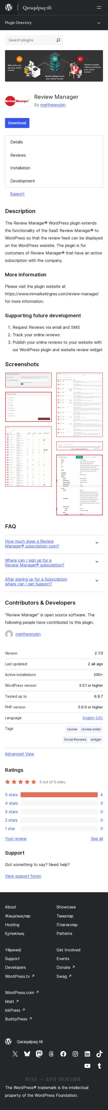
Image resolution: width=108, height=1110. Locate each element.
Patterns (64, 933)
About (10, 906)
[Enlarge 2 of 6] (45, 398)
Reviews (18, 155)
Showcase (66, 906)
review (72, 729)
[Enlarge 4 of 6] (96, 379)
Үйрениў (13, 949)
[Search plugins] (58, 40)
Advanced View (19, 753)
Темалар (65, 915)
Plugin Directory (18, 22)
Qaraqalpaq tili (30, 1041)
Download (17, 123)
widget (96, 739)
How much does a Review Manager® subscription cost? (32, 544)
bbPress (15, 1010)
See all (97, 838)
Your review (16, 838)
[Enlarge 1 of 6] (45, 379)
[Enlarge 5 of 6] (96, 447)
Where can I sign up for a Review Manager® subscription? (34, 562)
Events (63, 958)
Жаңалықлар (17, 915)
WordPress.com (22, 992)
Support (17, 193)
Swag (64, 976)
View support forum (23, 876)
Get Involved (69, 949)
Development (22, 180)
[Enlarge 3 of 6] (45, 432)
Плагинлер (67, 924)
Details (16, 141)
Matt (12, 1001)
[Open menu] (100, 7)
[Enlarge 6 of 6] (96, 461)
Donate (66, 967)
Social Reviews (75, 739)
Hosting (12, 924)
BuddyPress (18, 1018)
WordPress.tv (20, 976)
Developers (15, 967)
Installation (20, 167)
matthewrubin (53, 104)
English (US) (93, 718)
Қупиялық (14, 933)
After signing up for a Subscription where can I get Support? (36, 581)
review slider (91, 729)
